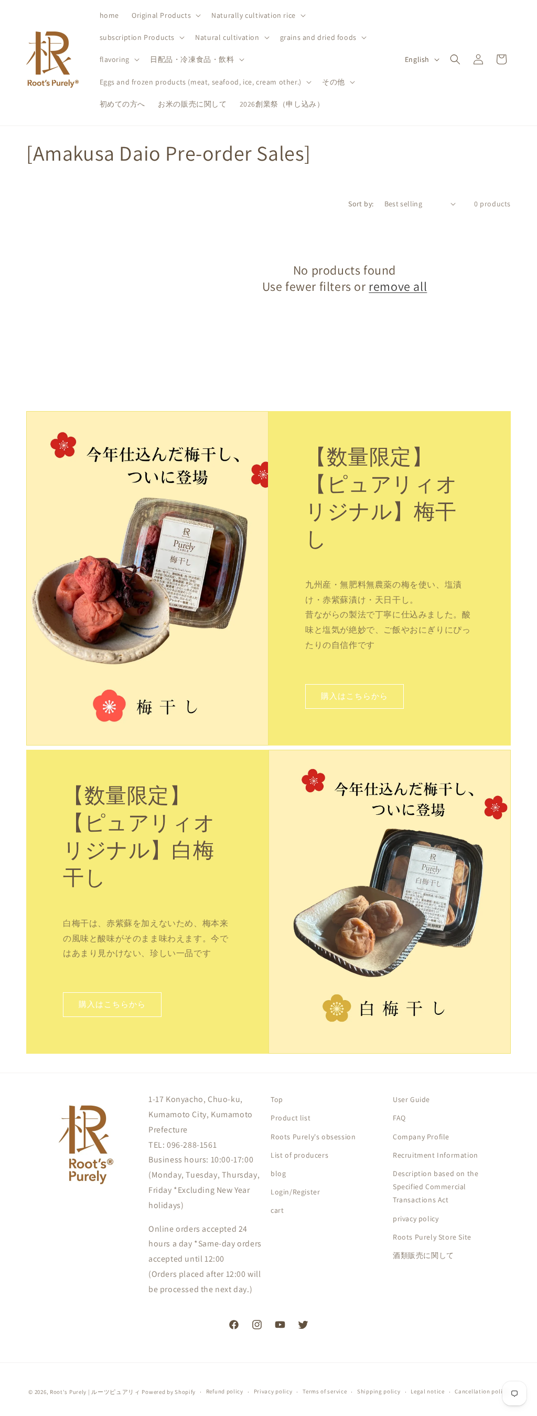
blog (278, 1173)
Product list (290, 1118)
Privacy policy (273, 1391)
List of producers (299, 1155)
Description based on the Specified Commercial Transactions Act (435, 1186)
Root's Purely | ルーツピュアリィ (95, 1392)
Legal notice (427, 1391)
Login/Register (295, 1192)
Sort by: (360, 203)
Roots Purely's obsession (313, 1136)
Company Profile (421, 1136)
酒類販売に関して (423, 1255)
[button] (165, 15)
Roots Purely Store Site (432, 1237)
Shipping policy (379, 1391)
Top (277, 1099)
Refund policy (224, 1391)
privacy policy (415, 1218)
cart (277, 1210)
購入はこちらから (354, 696)
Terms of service (325, 1391)
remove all (398, 286)
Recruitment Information (435, 1155)
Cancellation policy (481, 1391)
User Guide (411, 1099)
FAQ (399, 1118)
